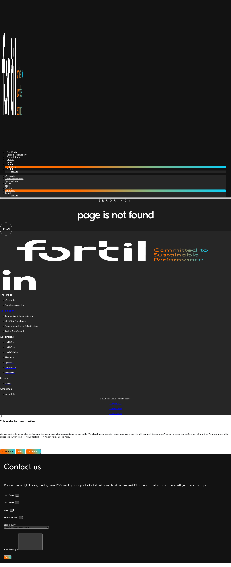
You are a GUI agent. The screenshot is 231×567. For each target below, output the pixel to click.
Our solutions (11, 181)
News (7, 186)
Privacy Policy (51, 437)
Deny (20, 451)
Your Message (11, 549)
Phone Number (11, 517)
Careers (9, 183)
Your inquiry (10, 525)
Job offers (10, 190)
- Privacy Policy (115, 409)
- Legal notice (116, 404)
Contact (9, 188)
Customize (7, 451)
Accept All (33, 451)
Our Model (10, 176)
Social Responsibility (14, 178)
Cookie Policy (64, 437)
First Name (9, 495)
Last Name (9, 502)
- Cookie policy (115, 414)
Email (7, 510)
